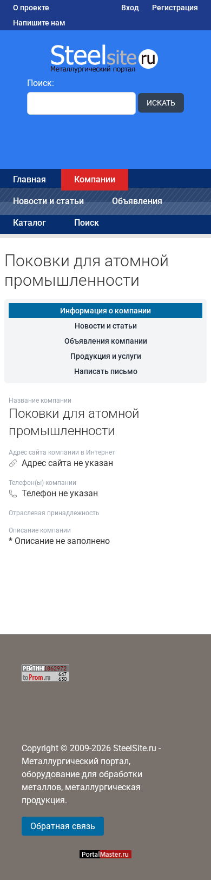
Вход (130, 7)
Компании (94, 179)
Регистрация (175, 7)
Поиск (86, 223)
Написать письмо (105, 371)
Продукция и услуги (105, 356)
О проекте (31, 7)
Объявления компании (105, 341)
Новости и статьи (48, 201)
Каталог (29, 223)
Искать (161, 102)
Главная (29, 179)
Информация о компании (105, 310)
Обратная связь (62, 826)
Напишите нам (39, 22)
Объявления (137, 201)
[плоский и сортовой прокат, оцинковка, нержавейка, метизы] (105, 58)
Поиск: (40, 83)
